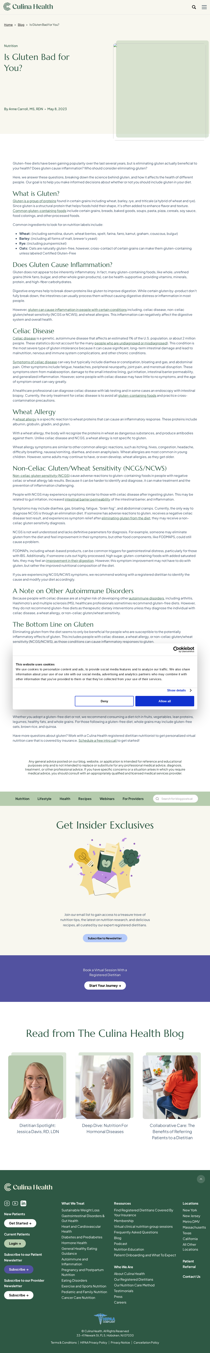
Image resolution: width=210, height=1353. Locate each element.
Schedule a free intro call (98, 740)
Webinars (107, 798)
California (190, 1239)
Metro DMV (191, 1221)
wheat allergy (25, 419)
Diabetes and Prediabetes (82, 1237)
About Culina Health (129, 1273)
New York (190, 1210)
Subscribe (17, 1269)
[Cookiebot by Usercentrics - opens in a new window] (176, 649)
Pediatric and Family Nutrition (84, 1292)
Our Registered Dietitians (133, 1279)
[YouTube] (15, 1203)
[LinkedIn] (23, 1203)
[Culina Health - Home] (28, 7)
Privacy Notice (120, 1342)
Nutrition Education (129, 1249)
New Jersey (191, 1216)
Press (118, 1296)
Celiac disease (24, 338)
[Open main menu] (204, 7)
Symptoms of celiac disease (35, 362)
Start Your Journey (103, 985)
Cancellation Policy (146, 1342)
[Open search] (194, 7)
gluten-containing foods (137, 395)
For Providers (133, 798)
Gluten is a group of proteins (34, 201)
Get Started (18, 1223)
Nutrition (11, 46)
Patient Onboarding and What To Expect (145, 1255)
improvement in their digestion (70, 560)
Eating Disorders (74, 1280)
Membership (124, 1221)
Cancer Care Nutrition (78, 1297)
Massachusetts (194, 1227)
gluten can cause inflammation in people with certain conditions (77, 309)
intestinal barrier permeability (87, 499)
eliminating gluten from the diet (126, 518)
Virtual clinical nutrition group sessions (143, 1226)
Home (8, 24)
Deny (104, 701)
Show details (176, 690)
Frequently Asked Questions (136, 1232)
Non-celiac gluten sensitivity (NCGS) (41, 475)
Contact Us (191, 1276)
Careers (120, 1302)
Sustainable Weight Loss (80, 1210)
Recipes (84, 798)
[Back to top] (201, 1179)
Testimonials (123, 1291)
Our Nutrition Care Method (134, 1285)
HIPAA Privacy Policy (93, 1342)
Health (65, 798)
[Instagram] (7, 1203)
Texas (187, 1233)
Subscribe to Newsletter (105, 938)
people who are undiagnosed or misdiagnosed (131, 343)
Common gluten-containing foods (39, 210)
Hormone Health (74, 1243)
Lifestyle (44, 798)
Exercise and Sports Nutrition (84, 1286)
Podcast (120, 1243)
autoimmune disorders (146, 598)
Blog (21, 24)
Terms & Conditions (64, 1342)
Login (13, 1243)
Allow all (165, 701)
